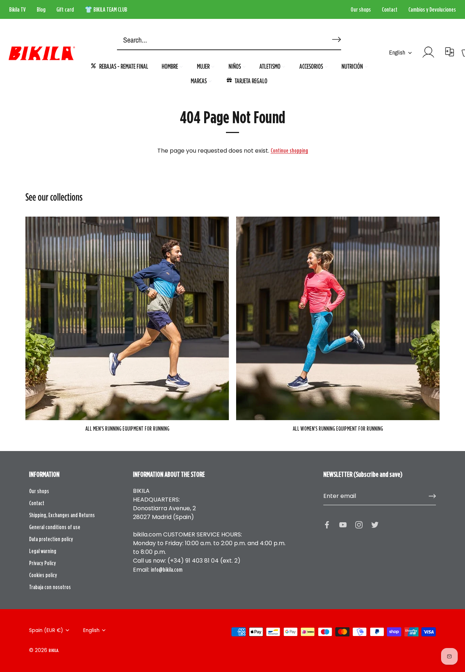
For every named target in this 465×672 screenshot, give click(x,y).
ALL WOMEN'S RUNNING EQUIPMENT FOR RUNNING (338, 428)
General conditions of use (54, 527)
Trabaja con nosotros (50, 587)
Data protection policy (51, 539)
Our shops (361, 9)
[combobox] (217, 40)
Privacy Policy (42, 563)
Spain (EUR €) (46, 630)
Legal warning (42, 551)
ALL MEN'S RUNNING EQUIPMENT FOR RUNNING (127, 428)
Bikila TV (17, 9)
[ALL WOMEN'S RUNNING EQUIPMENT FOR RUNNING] (338, 318)
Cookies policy (43, 575)
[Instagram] (359, 524)
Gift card (65, 9)
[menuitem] (119, 66)
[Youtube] (343, 524)
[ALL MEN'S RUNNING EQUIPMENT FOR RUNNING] (127, 318)
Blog (41, 9)
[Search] (335, 36)
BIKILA (53, 650)
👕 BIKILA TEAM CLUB (106, 9)
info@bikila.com (166, 569)
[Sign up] (432, 496)
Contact (389, 9)
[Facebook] (327, 524)
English (397, 52)
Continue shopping (289, 150)
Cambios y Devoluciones (432, 9)
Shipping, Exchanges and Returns (62, 515)
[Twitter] (375, 524)
